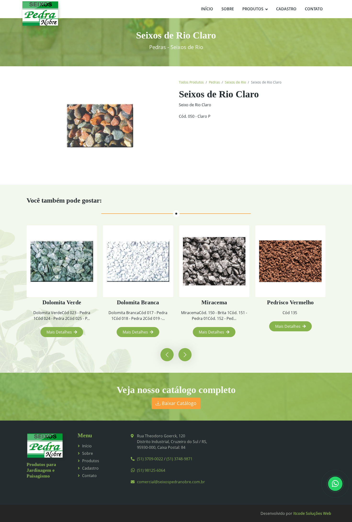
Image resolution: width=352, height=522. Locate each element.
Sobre (227, 8)
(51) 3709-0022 (150, 458)
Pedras (214, 82)
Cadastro (286, 8)
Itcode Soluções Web (312, 513)
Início (207, 8)
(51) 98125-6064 (151, 470)
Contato (314, 8)
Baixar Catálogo (178, 403)
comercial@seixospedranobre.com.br (171, 481)
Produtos (252, 8)
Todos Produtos (191, 82)
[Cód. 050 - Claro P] (99, 125)
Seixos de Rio (235, 82)
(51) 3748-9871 (179, 458)
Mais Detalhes (59, 332)
